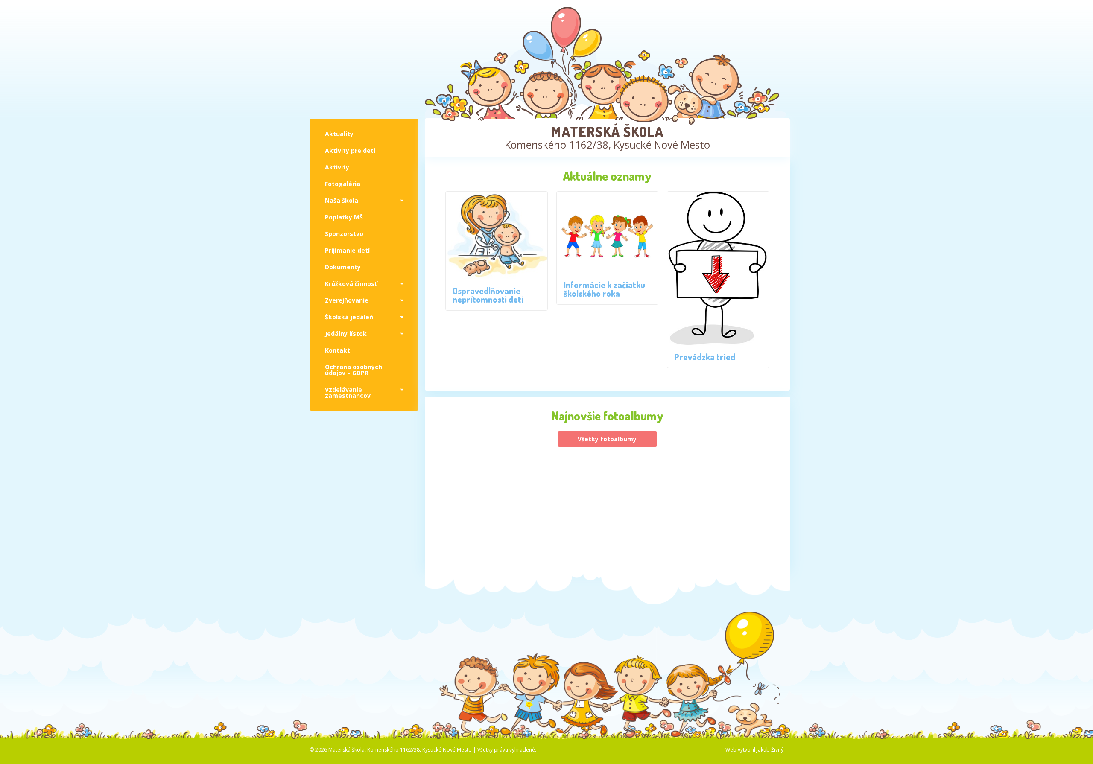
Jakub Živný (770, 749)
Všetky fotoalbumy (607, 439)
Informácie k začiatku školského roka (604, 289)
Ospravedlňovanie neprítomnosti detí (488, 295)
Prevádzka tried (704, 356)
